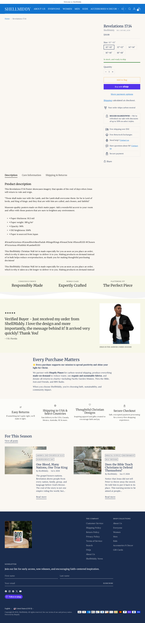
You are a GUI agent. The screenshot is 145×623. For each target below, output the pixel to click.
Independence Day (45, 459)
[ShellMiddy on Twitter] (17, 591)
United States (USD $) (24, 608)
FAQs (88, 550)
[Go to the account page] (134, 9)
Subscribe (108, 583)
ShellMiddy (109, 30)
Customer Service (94, 523)
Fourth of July (57, 455)
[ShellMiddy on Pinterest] (13, 591)
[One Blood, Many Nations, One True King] (25, 474)
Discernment (128, 455)
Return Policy (92, 532)
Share (109, 161)
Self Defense (111, 459)
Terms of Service (94, 541)
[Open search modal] (129, 9)
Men (115, 536)
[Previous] (54, 2)
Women (117, 532)
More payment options (122, 94)
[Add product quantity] (113, 71)
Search (89, 545)
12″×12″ (120, 47)
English (7, 608)
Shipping (108, 100)
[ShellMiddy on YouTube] (20, 591)
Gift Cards (118, 550)
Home (7, 19)
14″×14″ (131, 47)
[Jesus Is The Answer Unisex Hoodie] (120, 323)
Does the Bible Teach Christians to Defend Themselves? (119, 467)
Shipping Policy (93, 527)
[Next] (90, 2)
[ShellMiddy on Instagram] (9, 591)
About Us (90, 554)
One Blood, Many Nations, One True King (52, 466)
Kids (115, 541)
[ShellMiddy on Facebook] (6, 591)
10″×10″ (109, 47)
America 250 (42, 455)
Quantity (108, 67)
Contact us (124, 140)
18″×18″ (120, 52)
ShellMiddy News (94, 558)
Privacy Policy (93, 536)
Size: (110, 42)
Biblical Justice (113, 455)
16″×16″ (109, 52)
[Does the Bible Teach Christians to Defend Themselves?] (94, 474)
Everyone (117, 527)
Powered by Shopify (12, 614)
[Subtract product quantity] (106, 71)
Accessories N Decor (123, 545)
